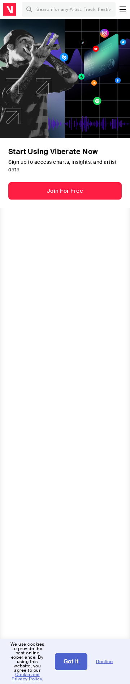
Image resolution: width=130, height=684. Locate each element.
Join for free (65, 190)
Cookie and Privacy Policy (27, 677)
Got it (71, 661)
